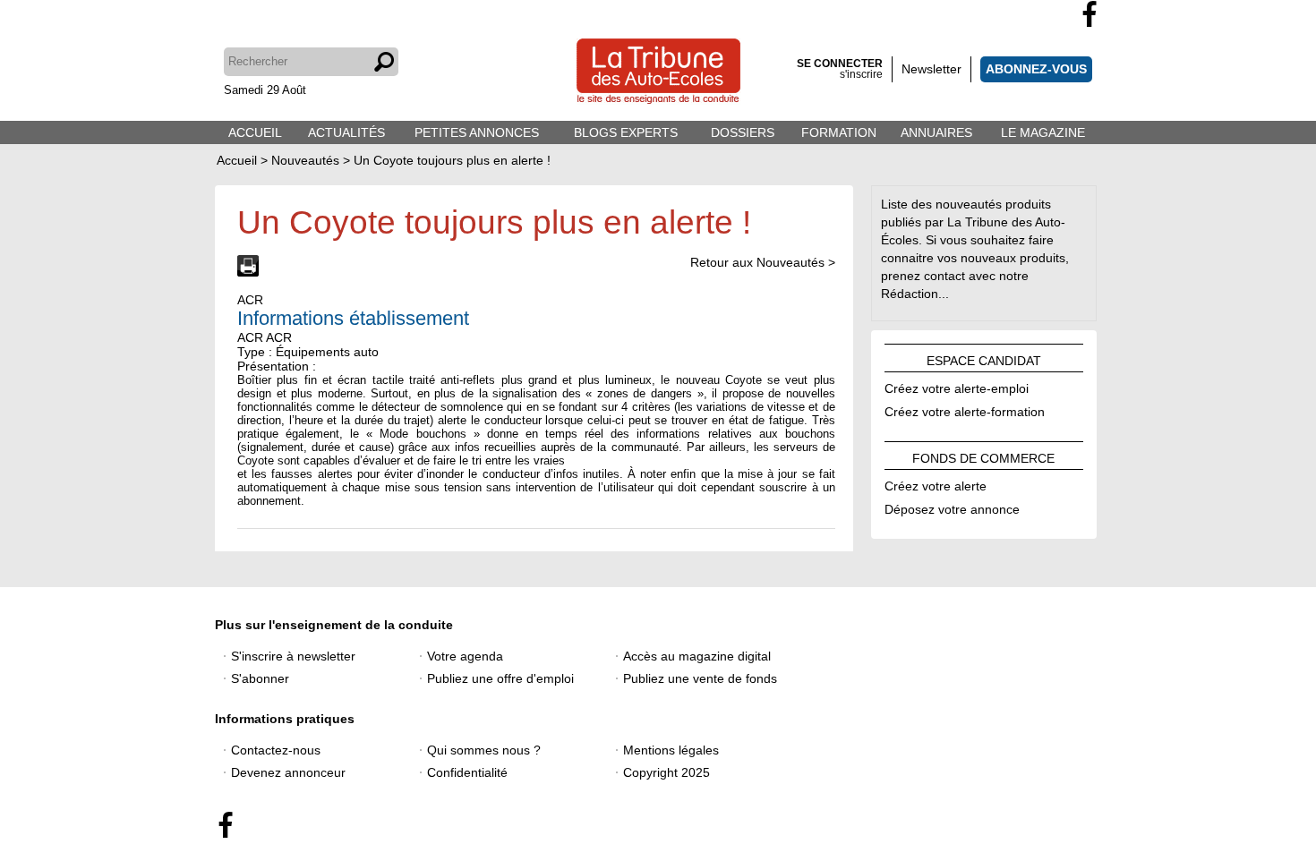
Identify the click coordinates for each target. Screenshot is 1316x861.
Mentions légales (671, 750)
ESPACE (984, 358)
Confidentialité (467, 772)
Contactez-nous (275, 750)
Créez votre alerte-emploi (956, 385)
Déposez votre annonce (952, 506)
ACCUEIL (255, 132)
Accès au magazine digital (697, 656)
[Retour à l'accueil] (658, 72)
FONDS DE (983, 455)
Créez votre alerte (935, 483)
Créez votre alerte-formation (964, 409)
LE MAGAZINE (1043, 132)
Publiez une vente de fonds (700, 678)
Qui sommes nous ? (484, 750)
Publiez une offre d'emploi (500, 678)
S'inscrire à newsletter (293, 656)
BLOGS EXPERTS (626, 132)
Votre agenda (465, 656)
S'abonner (260, 678)
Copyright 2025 (666, 772)
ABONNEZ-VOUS (1036, 69)
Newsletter (931, 69)
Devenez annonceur (288, 772)
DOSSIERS (742, 132)
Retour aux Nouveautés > (762, 262)
